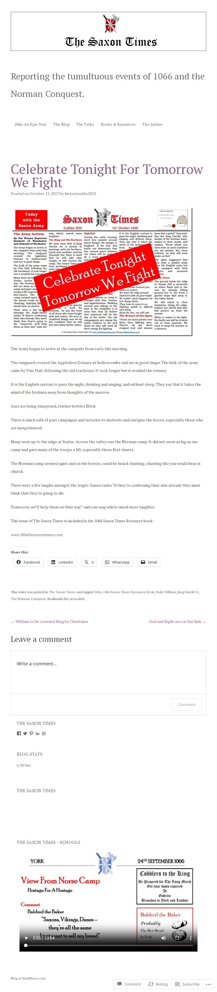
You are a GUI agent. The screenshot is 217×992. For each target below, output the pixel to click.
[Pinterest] (31, 733)
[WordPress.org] (44, 733)
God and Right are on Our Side (177, 621)
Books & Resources (118, 124)
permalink (77, 599)
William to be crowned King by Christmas (49, 621)
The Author (152, 124)
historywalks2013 (80, 193)
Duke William (166, 592)
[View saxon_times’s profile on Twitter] (25, 733)
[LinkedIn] (37, 733)
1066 (97, 592)
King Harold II (188, 592)
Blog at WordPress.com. (28, 978)
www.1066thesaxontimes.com (36, 534)
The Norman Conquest (28, 599)
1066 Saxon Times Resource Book (128, 592)
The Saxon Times (62, 592)
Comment (187, 704)
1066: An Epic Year (30, 124)
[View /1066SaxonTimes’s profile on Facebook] (19, 733)
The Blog (61, 124)
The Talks (85, 124)
